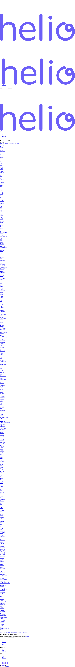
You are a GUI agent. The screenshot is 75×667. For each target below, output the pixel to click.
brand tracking (2, 309)
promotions (1, 322)
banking (1, 441)
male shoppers (2, 473)
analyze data (1, 370)
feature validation (2, 614)
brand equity (1, 306)
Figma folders (2, 565)
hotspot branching (2, 554)
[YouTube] (7, 663)
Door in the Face (2, 266)
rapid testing (1, 366)
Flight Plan (1, 445)
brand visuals (2, 612)
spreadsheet (1, 286)
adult (0, 498)
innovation (1, 259)
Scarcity (1, 270)
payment (1, 404)
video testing (1, 414)
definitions (1, 168)
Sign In (2, 87)
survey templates (2, 549)
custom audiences (2, 431)
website (1, 299)
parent (1, 523)
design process (2, 143)
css (0, 188)
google (1, 571)
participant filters (2, 541)
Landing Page (2, 333)
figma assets (1, 564)
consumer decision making (3, 617)
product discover (2, 600)
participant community (3, 428)
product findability (2, 536)
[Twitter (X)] (5, 663)
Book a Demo (4, 136)
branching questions (2, 396)
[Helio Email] (2, 663)
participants (1, 423)
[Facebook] (2, 665)
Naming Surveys (2, 327)
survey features (2, 389)
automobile (1, 467)
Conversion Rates (2, 264)
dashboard (1, 353)
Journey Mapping (2, 340)
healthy (1, 460)
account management (3, 314)
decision (1, 345)
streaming (1, 449)
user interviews (2, 277)
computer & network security (4, 417)
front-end (1, 219)
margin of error (2, 558)
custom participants (2, 424)
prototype (1, 295)
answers (1, 398)
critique (1, 159)
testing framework (2, 584)
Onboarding (1, 334)
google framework (2, 574)
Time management (2, 243)
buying (1, 373)
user (0, 359)
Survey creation (2, 393)
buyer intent (1, 593)
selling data (1, 573)
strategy (1, 186)
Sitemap (7, 666)
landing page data (2, 581)
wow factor (1, 304)
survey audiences (2, 556)
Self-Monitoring (2, 273)
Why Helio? (3, 649)
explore (1, 363)
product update (2, 534)
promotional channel (3, 379)
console (1, 516)
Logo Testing (2, 325)
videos (1, 408)
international (1, 486)
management (1, 170)
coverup (1, 497)
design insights (17, 143)
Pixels (1, 231)
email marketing (2, 347)
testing (1, 210)
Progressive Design (2, 442)
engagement (1, 354)
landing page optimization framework (5, 583)
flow (0, 349)
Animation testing (2, 610)
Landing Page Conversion (3, 332)
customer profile (2, 172)
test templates (2, 386)
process (1, 181)
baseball (1, 507)
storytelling (1, 444)
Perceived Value (2, 275)
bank (0, 453)
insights (1, 158)
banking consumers (2, 626)
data (0, 226)
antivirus (1, 472)
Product (3, 640)
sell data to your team (3, 585)
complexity (1, 224)
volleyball (1, 509)
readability (1, 228)
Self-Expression (2, 274)
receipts (1, 405)
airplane (1, 488)
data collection (2, 407)
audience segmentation (3, 615)
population (1, 185)
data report (1, 538)
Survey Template (2, 329)
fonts (0, 212)
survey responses (2, 547)
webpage (1, 300)
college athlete (2, 510)
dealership (1, 469)
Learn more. (27, 636)
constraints (1, 187)
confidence (1, 496)
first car (1, 465)
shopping (1, 323)
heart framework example (3, 575)
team (0, 160)
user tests (1, 207)
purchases (1, 483)
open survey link (2, 438)
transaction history (2, 406)
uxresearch (1, 596)
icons (0, 254)
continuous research (2, 592)
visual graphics (2, 448)
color (0, 204)
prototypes (1, 209)
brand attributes (2, 310)
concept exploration (2, 604)
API (0, 545)
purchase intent (2, 372)
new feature (1, 400)
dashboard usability (2, 623)
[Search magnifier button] (74, 43)
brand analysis (2, 307)
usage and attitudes (2, 620)
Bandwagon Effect (2, 265)
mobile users (1, 533)
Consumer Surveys (2, 338)
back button (1, 163)
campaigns (1, 317)
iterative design (2, 443)
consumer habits (2, 622)
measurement (2, 369)
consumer (1, 292)
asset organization (2, 566)
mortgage (1, 457)
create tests (1, 567)
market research (2, 546)
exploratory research (3, 364)
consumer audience (2, 531)
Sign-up (1, 335)
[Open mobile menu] (0, 131)
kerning (1, 208)
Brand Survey (2, 339)
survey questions (2, 145)
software (1, 197)
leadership (1, 171)
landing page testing (2, 588)
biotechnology (2, 420)
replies (1, 557)
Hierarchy (1, 294)
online (1, 475)
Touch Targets (2, 244)
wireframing (1, 249)
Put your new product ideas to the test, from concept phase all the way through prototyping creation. (13, 631)
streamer (1, 470)
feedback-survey (2, 607)
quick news (1, 515)
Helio (1, 156)
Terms (2, 655)
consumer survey (2, 621)
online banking (2, 451)
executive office (2, 419)
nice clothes (1, 480)
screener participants (3, 427)
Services (3, 644)
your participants (2, 426)
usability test (1, 279)
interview (1, 276)
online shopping (2, 374)
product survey (2, 344)
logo (0, 308)
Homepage (1, 297)
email (0, 346)
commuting (1, 466)
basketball (1, 508)
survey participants (2, 429)
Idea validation (2, 613)
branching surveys (2, 397)
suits (0, 479)
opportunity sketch (2, 260)
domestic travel (2, 491)
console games (2, 517)
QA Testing (1, 235)
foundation (1, 215)
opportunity (1, 199)
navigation (1, 165)
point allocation (6, 143)
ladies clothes (2, 484)
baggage (1, 490)
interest (1, 357)
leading (1, 227)
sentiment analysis (2, 288)
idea (0, 302)
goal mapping (2, 220)
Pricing (3, 134)
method (1, 175)
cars (0, 463)
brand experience (2, 151)
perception (1, 150)
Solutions (3, 641)
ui (0, 164)
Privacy (3, 656)
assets (1, 560)
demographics (2, 157)
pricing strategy (2, 319)
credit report (1, 528)
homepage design (2, 611)
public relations (2, 433)
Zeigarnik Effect (2, 271)
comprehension (2, 360)
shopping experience (3, 350)
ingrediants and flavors (3, 361)
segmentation (2, 320)
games (1, 506)
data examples (2, 586)
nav (0, 321)
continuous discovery (3, 601)
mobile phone (2, 521)
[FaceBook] (4, 663)
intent (1, 371)
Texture (1, 240)
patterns (1, 174)
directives (1, 284)
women (1, 482)
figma (1, 298)
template (1, 285)
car (0, 468)
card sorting (1, 202)
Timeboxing (1, 242)
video (1, 384)
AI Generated (2, 624)
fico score (1, 530)
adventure (1, 505)
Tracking (1, 245)
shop (0, 500)
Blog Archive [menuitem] (2, 627)
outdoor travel (2, 501)
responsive (1, 218)
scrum (1, 282)
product (10, 143)
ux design (1, 167)
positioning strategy (2, 351)
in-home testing (2, 383)
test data (1, 570)
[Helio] (37, 40)
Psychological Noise (3, 234)
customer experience (3, 149)
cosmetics (1, 418)
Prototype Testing (2, 341)
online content (2, 450)
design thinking (2, 191)
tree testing (1, 609)
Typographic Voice (2, 246)
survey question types (3, 550)
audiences (1, 147)
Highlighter (1, 296)
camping (1, 503)
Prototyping (1, 233)
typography (1, 194)
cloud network (2, 440)
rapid (0, 367)
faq (0, 377)
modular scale (2, 262)
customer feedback (2, 598)
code (0, 189)
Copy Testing (2, 331)
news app (1, 514)
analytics (1, 176)
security (1, 518)
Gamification (2, 269)
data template (2, 577)
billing (1, 403)
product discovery (2, 559)
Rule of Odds (2, 237)
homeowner (1, 456)
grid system (1, 223)
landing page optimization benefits (4, 587)
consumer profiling (2, 313)
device (1, 253)
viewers (1, 402)
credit (1, 524)
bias (0, 252)
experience (1, 287)
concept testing (2, 182)
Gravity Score (2, 447)
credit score (1, 527)
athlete (1, 511)
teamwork (1, 192)
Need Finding (2, 336)
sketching (1, 238)
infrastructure (2, 439)
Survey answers (2, 399)
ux (0, 161)
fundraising (1, 432)
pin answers (1, 390)
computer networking (3, 416)
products (1, 358)
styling (1, 190)
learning (1, 154)
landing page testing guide (3, 589)
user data (1, 539)
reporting (1, 529)
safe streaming (2, 471)
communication (2, 193)
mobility (1, 217)
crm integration (2, 435)
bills (0, 526)
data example (2, 576)
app (0, 293)
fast (0, 476)
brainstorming (2, 201)
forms (1, 213)
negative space (2, 257)
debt (0, 525)
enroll (1, 206)
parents (1, 522)
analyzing (1, 173)
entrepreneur (1, 200)
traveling (1, 489)
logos (0, 382)
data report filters (2, 540)
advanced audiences (2, 430)
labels (1, 214)
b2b (0, 605)
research (1, 184)
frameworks (1, 222)
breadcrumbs (2, 256)
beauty (1, 495)
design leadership (2, 177)
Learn (2, 643)
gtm (0, 591)
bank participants (2, 532)
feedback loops (2, 411)
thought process (2, 352)
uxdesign (1, 597)
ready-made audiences (3, 552)
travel (1, 485)
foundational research (3, 616)
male (0, 474)
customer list (1, 425)
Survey (1, 239)
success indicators (2, 410)
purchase (1, 152)
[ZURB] (37, 13)
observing (1, 258)
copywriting (1, 535)
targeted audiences (2, 553)
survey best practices (3, 551)
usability (1, 162)
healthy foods (2, 461)
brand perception (2, 311)
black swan (1, 251)
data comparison (2, 542)
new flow (1, 392)
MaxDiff (1, 146)
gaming (1, 454)
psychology (1, 606)
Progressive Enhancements (3, 232)
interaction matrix (2, 278)
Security (3, 657)
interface (1, 301)
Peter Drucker (2, 221)
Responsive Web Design (3, 236)
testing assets (2, 561)
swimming (1, 502)
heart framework (2, 572)
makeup (1, 434)
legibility (1, 229)
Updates (3, 650)
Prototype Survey (2, 342)
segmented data (2, 543)
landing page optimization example (5, 582)
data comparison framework (4, 548)
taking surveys (2, 391)
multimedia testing (2, 385)
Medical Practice (2, 421)
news (0, 493)
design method (2, 203)
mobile (1, 216)
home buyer (1, 458)
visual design (2, 241)
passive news (2, 492)
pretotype (1, 602)
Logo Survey (2, 326)
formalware (1, 478)
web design (1, 166)
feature (1, 315)
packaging (1, 381)
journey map (1, 618)
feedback (1, 211)
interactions (1, 153)
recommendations (2, 290)
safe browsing (2, 520)
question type (13, 143)
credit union (1, 452)
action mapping (2, 608)
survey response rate (3, 555)
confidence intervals (2, 183)
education (1, 195)
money (1, 375)
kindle (1, 513)
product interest (2, 356)
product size (1, 378)
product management (3, 595)
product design (2, 248)
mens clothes (2, 477)
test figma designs (2, 568)
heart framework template (3, 578)
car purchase (1, 464)
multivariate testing (2, 603)
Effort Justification (2, 263)
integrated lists (2, 436)
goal (0, 303)
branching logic (2, 395)
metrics (1, 409)
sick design (1, 401)
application (1, 198)
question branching (2, 394)
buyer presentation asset (3, 380)
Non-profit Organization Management (5, 422)
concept (1, 261)
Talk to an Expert (4, 85)
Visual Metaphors (2, 272)
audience (1, 283)
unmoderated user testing (3, 247)
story (0, 413)
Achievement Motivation (3, 267)
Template (1, 629)
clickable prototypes (2, 179)
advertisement (2, 316)
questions (1, 289)
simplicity (1, 225)
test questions (2, 388)
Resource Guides (4, 651)
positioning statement (3, 318)
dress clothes (1, 481)
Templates (1, 324)
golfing (1, 504)
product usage (2, 343)
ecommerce (1, 291)
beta (0, 196)
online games (2, 455)
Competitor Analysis (3, 328)
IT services (1, 415)
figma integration (2, 563)
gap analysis (1, 625)
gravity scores (2, 446)
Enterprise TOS (4, 658)
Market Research (4, 642)
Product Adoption (2, 268)
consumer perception (3, 376)
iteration (1, 178)
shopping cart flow (2, 348)
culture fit (1, 169)
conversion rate (2, 599)
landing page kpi (2, 580)
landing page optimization (3, 579)
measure (1, 368)
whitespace (1, 365)
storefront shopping (2, 499)
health (1, 459)
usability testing (2, 250)
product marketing (2, 590)
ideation (1, 281)
